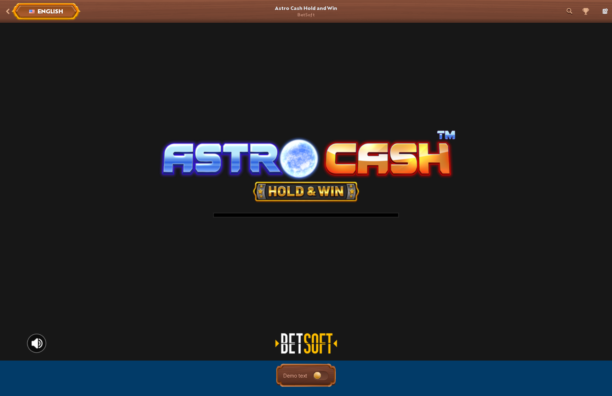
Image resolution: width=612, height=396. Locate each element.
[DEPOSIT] (603, 11)
